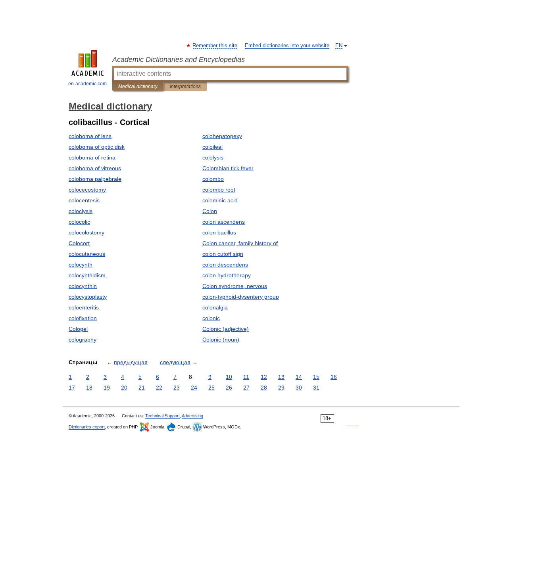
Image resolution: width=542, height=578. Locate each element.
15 (316, 377)
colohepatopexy (222, 136)
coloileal (212, 147)
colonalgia (215, 307)
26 (229, 387)
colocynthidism (87, 275)
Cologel (78, 329)
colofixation (83, 318)
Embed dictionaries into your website (287, 45)
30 (299, 387)
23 (176, 387)
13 (281, 377)
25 (211, 387)
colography (82, 339)
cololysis (212, 157)
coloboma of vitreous (95, 168)
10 (229, 377)
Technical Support (162, 415)
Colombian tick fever (228, 168)
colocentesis (84, 200)
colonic (211, 318)
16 (334, 377)
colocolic (79, 222)
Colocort (79, 243)
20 (124, 387)
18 (89, 387)
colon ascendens (223, 222)
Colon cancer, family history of (240, 243)
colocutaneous (87, 254)
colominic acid (220, 200)
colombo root (218, 189)
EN (338, 45)
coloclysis (80, 211)
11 (246, 377)
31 (316, 387)
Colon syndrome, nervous (234, 286)
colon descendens (225, 264)
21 (141, 387)
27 (246, 387)
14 (299, 377)
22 (159, 387)
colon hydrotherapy (226, 275)
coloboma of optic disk (97, 147)
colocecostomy (87, 189)
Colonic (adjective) (225, 329)
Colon (209, 211)
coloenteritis (84, 307)
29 (281, 387)
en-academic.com (87, 83)
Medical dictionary (138, 86)
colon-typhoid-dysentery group (240, 297)
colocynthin (83, 286)
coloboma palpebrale (95, 179)
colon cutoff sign (222, 254)
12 (264, 377)
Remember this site (215, 45)
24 (194, 387)
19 (107, 387)
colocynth (80, 264)
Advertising (192, 415)
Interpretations (185, 86)
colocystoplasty (88, 297)
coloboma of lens (90, 136)
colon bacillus (219, 232)
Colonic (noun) (220, 339)
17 (72, 387)
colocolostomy (86, 232)
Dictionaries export (87, 426)
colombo (213, 179)
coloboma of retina (92, 157)
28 (264, 387)
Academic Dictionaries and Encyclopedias (178, 59)
